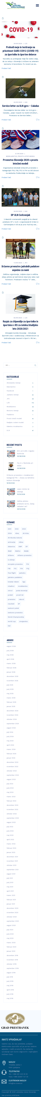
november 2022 (12, 809)
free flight (12, 573)
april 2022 (10, 839)
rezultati (11, 604)
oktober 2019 (11, 964)
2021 (9, 529)
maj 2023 (10, 792)
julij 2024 (10, 732)
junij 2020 (10, 934)
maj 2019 (10, 985)
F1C (15, 568)
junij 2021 (10, 882)
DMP (20, 546)
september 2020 (13, 921)
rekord (21, 599)
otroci (10, 590)
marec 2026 (11, 663)
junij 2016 (10, 994)
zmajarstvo (23, 621)
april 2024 (10, 745)
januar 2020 (11, 951)
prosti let (19, 595)
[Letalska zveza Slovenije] (14, 5)
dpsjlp (26, 551)
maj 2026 (10, 655)
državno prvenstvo (24, 555)
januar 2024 (11, 758)
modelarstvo (23, 586)
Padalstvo (10, 414)
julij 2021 (10, 878)
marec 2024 (11, 749)
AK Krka (26, 533)
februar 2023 (11, 801)
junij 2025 (10, 689)
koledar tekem (13, 582)
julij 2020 (10, 930)
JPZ (26, 263)
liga (24, 582)
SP (19, 604)
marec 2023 (11, 796)
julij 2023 (10, 784)
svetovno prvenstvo (15, 612)
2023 (24, 529)
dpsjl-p (17, 551)
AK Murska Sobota (15, 538)
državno (11, 555)
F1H (21, 568)
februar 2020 (11, 947)
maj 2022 (10, 835)
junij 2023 (10, 788)
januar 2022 (11, 852)
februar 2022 (11, 848)
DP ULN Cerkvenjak (20, 215)
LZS (26, 43)
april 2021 (10, 891)
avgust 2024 (11, 728)
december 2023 (12, 762)
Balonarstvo (11, 387)
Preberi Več (6, 68)
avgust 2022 (11, 822)
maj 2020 (10, 938)
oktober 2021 (11, 865)
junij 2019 (10, 981)
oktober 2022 (12, 814)
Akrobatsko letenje (13, 383)
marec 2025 (11, 698)
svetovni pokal (13, 608)
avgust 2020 (11, 925)
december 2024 (12, 711)
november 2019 (12, 960)
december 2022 (12, 805)
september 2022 (13, 818)
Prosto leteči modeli (26, 156)
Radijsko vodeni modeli (15, 422)
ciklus (21, 542)
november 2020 (12, 912)
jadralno (22, 573)
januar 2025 (11, 706)
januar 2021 (11, 904)
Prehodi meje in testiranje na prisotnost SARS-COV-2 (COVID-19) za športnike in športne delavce (20, 51)
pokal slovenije (21, 590)
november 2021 (12, 861)
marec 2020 (11, 942)
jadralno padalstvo (15, 577)
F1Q (27, 568)
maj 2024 (10, 741)
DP (27, 546)
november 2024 (12, 715)
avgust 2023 (11, 779)
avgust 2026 (11, 646)
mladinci (11, 586)
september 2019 (13, 968)
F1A (27, 564)
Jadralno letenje (13, 395)
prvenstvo (11, 599)
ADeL (17, 533)
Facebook (10, 391)
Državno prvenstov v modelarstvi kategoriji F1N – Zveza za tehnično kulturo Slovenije (20, 477)
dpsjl (9, 551)
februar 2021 (11, 899)
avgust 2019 (11, 972)
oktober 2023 (12, 771)
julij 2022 (10, 826)
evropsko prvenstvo (15, 564)
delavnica (11, 546)
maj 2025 (10, 693)
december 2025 (12, 676)
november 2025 (12, 680)
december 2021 (12, 857)
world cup (12, 621)
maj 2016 (10, 998)
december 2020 (12, 908)
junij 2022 (10, 831)
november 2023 (12, 766)
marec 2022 (11, 844)
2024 (10, 533)
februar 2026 (11, 668)
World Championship (16, 617)
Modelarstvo (11, 156)
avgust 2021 (11, 874)
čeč (9, 626)
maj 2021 (10, 887)
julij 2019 (10, 977)
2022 (16, 529)
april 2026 (10, 659)
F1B (9, 568)
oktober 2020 (12, 917)
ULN (26, 102)
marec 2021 (11, 895)
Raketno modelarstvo (15, 426)
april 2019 (10, 990)
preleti (10, 595)
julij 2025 (10, 685)
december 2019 (12, 955)
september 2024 (13, 723)
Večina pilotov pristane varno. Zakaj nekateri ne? (25, 503)
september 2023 (13, 775)
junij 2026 (10, 650)
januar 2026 (11, 672)
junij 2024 (10, 736)
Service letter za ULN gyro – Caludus (20, 105)
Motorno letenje (12, 410)
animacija (11, 542)
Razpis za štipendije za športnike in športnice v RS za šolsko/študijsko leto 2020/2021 (20, 325)
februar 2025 (11, 702)
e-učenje (11, 560)
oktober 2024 (12, 719)
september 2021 (12, 869)
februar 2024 (11, 753)
